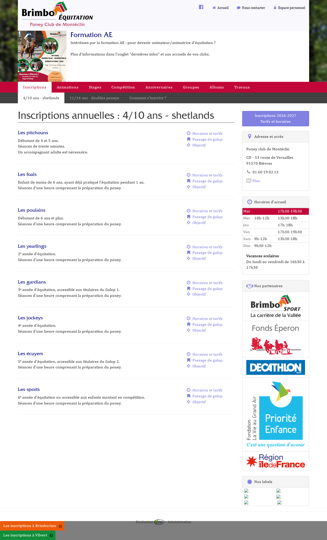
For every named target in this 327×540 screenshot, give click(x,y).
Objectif (198, 145)
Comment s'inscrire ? (147, 97)
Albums (216, 87)
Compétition (123, 87)
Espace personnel (291, 7)
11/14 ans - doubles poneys (94, 97)
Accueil (223, 7)
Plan (255, 180)
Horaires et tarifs (207, 133)
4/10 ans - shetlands (41, 97)
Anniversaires (158, 87)
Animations (68, 87)
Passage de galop (207, 139)
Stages (95, 87)
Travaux (242, 87)
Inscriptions (34, 87)
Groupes (191, 87)
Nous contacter (253, 7)
